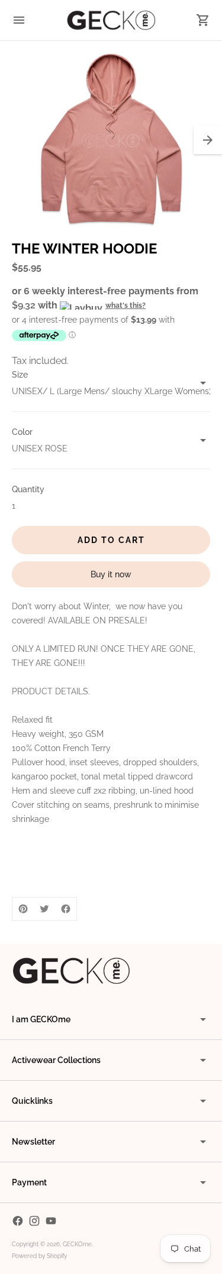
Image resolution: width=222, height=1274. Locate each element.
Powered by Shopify (39, 1256)
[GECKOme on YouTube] (51, 1221)
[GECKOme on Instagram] (34, 1221)
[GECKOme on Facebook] (18, 1221)
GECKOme (77, 1244)
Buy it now (111, 574)
